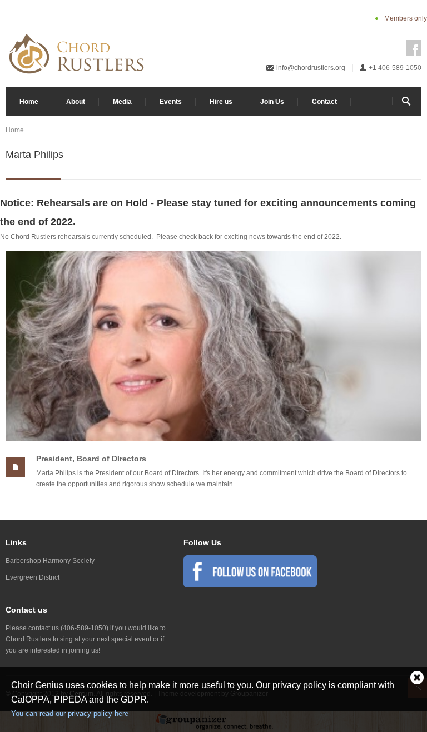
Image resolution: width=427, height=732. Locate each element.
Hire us (221, 102)
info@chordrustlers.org (310, 68)
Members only (405, 18)
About (75, 102)
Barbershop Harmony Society (50, 561)
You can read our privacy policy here (69, 713)
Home (28, 102)
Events (171, 102)
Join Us (272, 102)
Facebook (413, 48)
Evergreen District (32, 577)
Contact (324, 102)
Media (122, 102)
